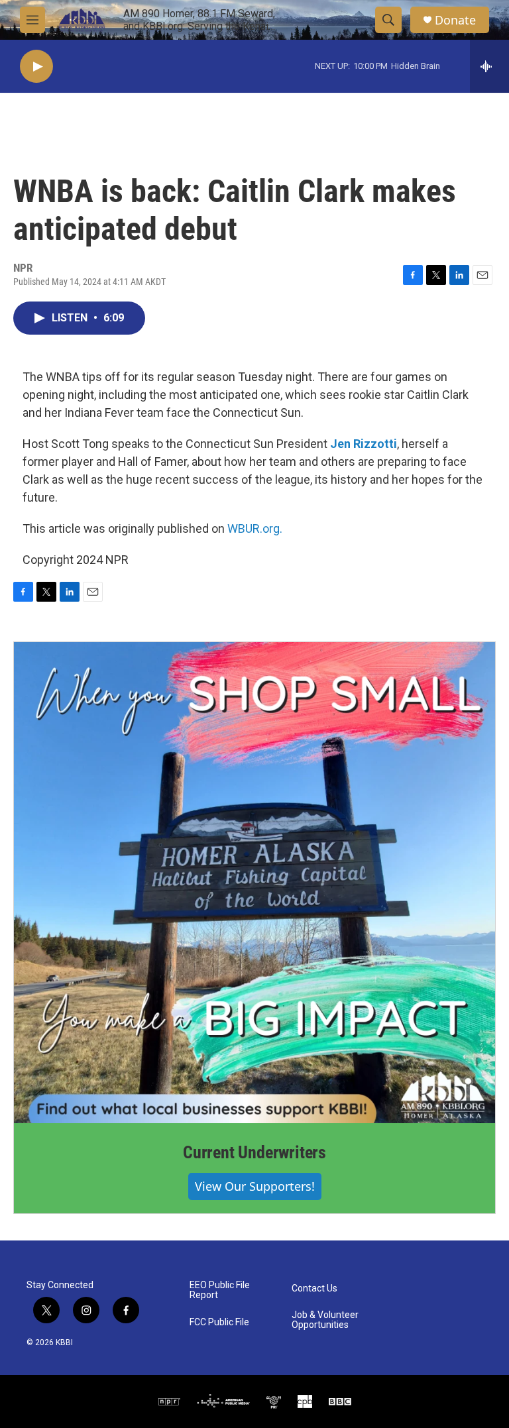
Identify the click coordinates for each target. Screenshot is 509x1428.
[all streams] (489, 66)
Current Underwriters (254, 1152)
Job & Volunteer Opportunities (325, 1320)
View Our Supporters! (255, 1186)
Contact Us (314, 1288)
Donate (455, 20)
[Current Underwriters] (254, 882)
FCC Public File (219, 1322)
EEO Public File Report (220, 1290)
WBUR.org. (254, 528)
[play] (36, 66)
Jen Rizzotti (363, 444)
